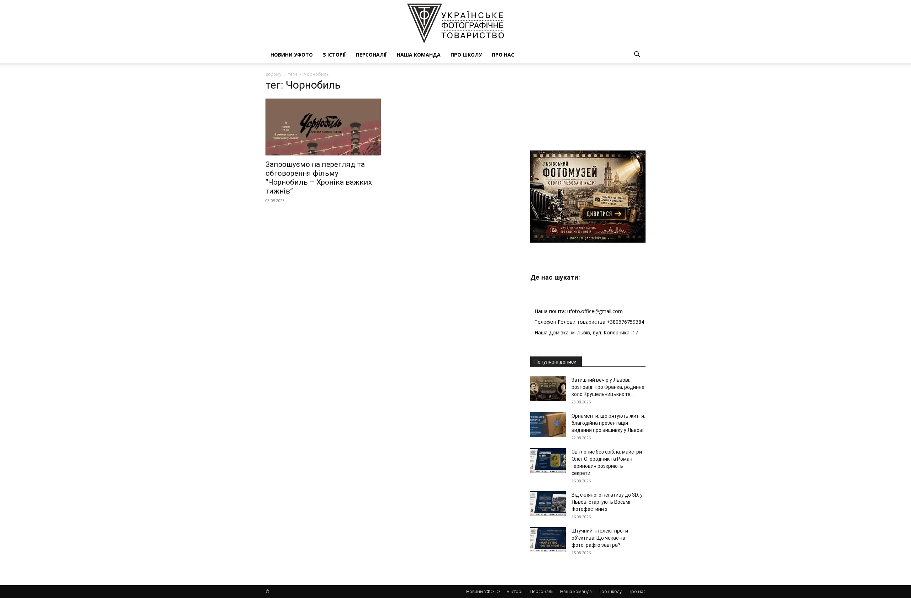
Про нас (503, 54)
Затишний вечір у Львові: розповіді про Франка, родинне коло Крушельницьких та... (608, 387)
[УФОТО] (455, 23)
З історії (334, 54)
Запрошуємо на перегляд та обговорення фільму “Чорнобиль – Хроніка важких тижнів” (318, 177)
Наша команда (419, 54)
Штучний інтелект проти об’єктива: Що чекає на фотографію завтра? (600, 538)
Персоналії (371, 54)
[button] (637, 55)
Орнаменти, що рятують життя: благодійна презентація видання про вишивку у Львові (608, 423)
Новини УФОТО (291, 54)
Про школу (466, 54)
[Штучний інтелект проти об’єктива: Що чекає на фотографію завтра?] (548, 539)
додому (273, 74)
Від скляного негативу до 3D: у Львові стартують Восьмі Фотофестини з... (607, 502)
